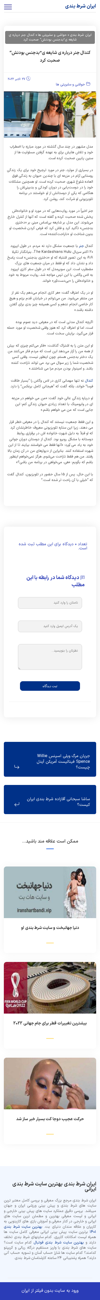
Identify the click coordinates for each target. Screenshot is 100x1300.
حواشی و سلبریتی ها (70, 84)
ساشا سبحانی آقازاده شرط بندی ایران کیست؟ (58, 802)
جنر (81, 246)
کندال (89, 380)
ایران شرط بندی (80, 6)
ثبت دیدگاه (50, 686)
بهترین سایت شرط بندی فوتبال (59, 1242)
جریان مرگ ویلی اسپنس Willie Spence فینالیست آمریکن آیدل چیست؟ (63, 762)
